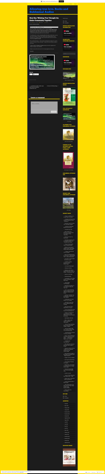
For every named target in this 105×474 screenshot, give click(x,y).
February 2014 (67, 407)
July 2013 (66, 422)
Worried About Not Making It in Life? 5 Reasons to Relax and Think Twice (69, 286)
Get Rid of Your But (68, 373)
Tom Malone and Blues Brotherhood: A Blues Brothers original (68, 262)
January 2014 (67, 409)
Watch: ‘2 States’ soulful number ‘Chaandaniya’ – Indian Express (68, 321)
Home (71, 3)
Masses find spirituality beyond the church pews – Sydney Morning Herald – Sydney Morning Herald (69, 255)
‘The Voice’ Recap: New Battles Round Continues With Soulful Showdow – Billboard (69, 325)
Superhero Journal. (37, 38)
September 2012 (67, 442)
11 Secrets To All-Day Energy (52, 85)
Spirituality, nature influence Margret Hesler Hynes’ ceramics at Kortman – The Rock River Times (69, 271)
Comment (54, 111)
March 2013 (66, 430)
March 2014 (66, 405)
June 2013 (66, 424)
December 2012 (67, 436)
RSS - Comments (65, 22)
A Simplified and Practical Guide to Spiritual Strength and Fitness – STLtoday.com (69, 220)
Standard (47, 22)
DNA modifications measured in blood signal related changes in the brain (69, 345)
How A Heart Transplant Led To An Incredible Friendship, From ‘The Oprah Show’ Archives (69, 241)
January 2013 (67, 434)
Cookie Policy (21, 472)
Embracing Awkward (68, 276)
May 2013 (66, 426)
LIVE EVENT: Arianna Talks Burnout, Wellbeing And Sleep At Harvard (68, 303)
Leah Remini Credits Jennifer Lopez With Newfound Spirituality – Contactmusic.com (37, 87)
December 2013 (67, 411)
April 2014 (66, 403)
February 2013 (67, 432)
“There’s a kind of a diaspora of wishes (36, 45)
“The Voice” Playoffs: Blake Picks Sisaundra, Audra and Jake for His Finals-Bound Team (69, 329)
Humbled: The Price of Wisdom (69, 357)
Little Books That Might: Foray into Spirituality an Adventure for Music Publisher (69, 296)
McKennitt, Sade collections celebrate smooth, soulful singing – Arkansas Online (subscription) (69, 248)
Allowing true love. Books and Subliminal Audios (49, 10)
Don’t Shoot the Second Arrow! (69, 359)
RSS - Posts (65, 21)
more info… (32, 51)
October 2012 (67, 440)
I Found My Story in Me (68, 229)
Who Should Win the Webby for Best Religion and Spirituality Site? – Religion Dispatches (69, 354)
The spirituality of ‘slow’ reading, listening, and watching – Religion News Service (69, 279)
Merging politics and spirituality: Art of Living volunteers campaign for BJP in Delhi (69, 365)
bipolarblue (41, 22)
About (75, 3)
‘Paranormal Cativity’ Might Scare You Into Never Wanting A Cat (68, 370)
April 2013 (66, 428)
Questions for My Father (68, 274)
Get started (61, 1)
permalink (34, 79)
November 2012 (67, 438)
